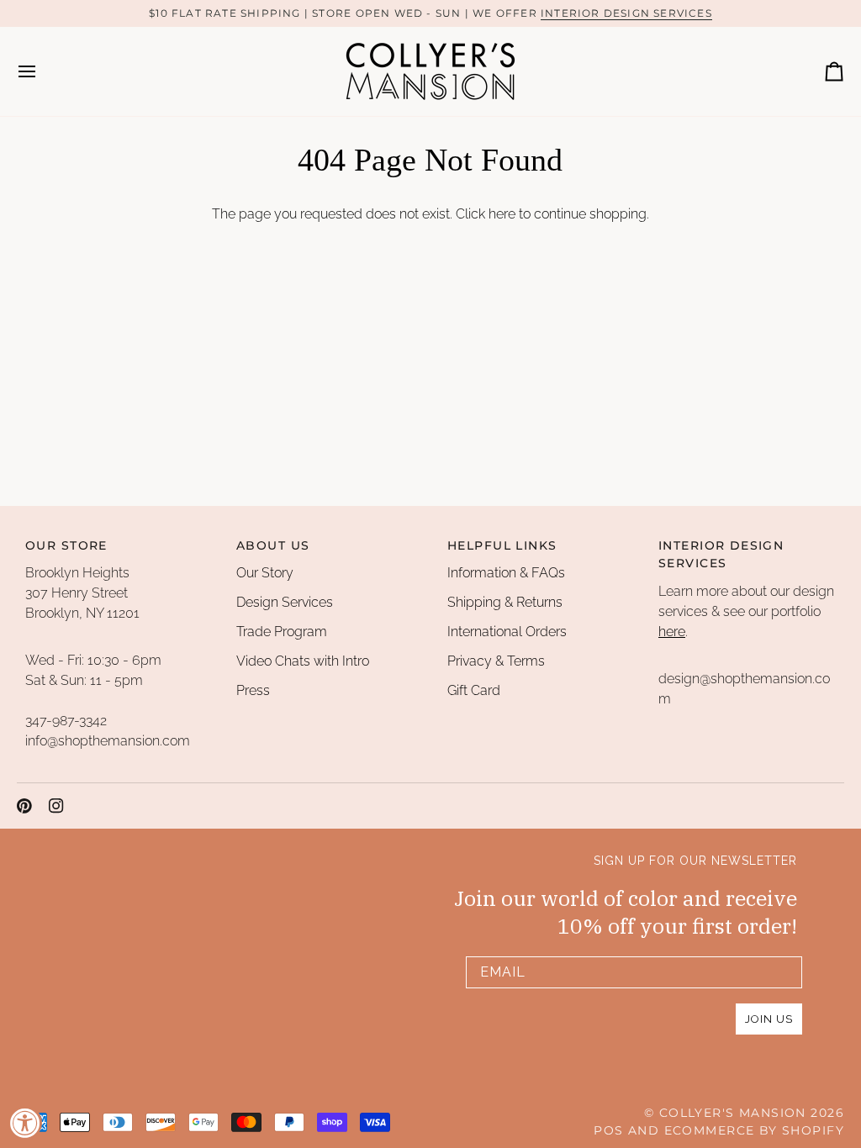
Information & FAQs (506, 573)
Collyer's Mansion (732, 1112)
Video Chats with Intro (302, 661)
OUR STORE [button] (66, 545)
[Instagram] (56, 806)
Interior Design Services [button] (721, 554)
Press (253, 690)
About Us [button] (272, 545)
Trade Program (281, 632)
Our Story (264, 573)
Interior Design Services (626, 13)
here (502, 214)
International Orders (507, 632)
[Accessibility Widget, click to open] (25, 1123)
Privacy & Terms (496, 661)
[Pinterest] (24, 806)
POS (608, 1130)
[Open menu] (42, 71)
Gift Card (473, 690)
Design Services (284, 602)
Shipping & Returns (505, 602)
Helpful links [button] (502, 545)
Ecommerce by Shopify (754, 1130)
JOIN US (769, 1019)
